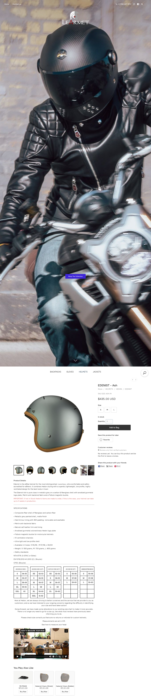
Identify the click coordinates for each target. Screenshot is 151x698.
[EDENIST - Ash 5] (74, 470)
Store (6, 4)
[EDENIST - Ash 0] (19, 470)
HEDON (119, 389)
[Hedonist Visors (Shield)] (44, 677)
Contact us (17, 4)
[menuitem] (132, 379)
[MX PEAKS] (23, 677)
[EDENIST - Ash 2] (41, 470)
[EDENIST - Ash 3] (52, 470)
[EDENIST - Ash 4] (63, 470)
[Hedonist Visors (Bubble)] (65, 677)
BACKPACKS (55, 372)
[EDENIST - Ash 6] (83, 470)
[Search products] (145, 373)
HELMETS (83, 372)
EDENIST (128, 389)
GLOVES (70, 372)
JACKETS (97, 372)
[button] (105, 440)
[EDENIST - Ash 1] (30, 470)
